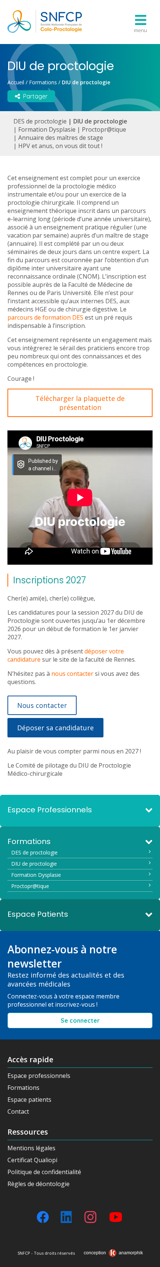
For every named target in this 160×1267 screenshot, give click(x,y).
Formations (43, 82)
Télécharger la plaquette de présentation (80, 403)
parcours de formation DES (45, 317)
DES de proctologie (40, 121)
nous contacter (72, 673)
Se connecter (80, 1020)
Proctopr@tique (104, 129)
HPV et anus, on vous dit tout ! (60, 146)
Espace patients (29, 1099)
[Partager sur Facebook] (43, 1217)
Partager (34, 96)
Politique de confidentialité (44, 1172)
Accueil (15, 82)
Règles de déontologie (38, 1184)
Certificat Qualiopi (32, 1160)
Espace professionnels (38, 1076)
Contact (18, 1111)
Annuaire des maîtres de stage (60, 138)
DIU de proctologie (100, 121)
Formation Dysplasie (47, 129)
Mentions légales (31, 1148)
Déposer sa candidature (55, 727)
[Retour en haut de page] (147, 1259)
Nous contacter (42, 705)
